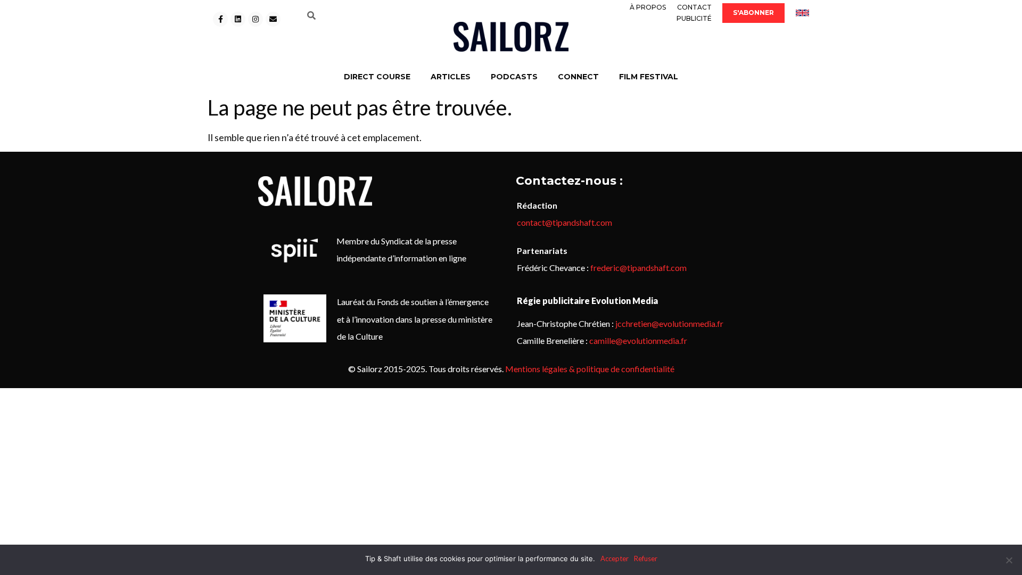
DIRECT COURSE (377, 76)
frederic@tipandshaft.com (638, 267)
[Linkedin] (237, 19)
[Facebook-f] (220, 19)
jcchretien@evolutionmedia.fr (669, 323)
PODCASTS (514, 76)
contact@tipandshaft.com (564, 222)
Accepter (614, 558)
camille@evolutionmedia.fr (638, 340)
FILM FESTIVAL (648, 76)
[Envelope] (273, 19)
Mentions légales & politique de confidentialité (589, 369)
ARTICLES (451, 76)
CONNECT (578, 76)
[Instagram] (255, 19)
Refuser (645, 558)
